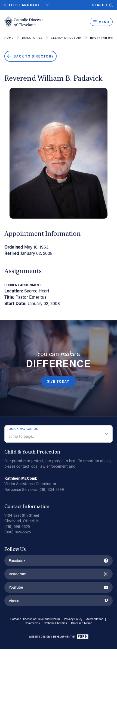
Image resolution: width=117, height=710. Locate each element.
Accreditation (94, 619)
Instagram (17, 573)
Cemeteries (32, 623)
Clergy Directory (66, 38)
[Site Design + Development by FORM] (58, 637)
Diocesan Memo (81, 623)
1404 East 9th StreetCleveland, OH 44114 (21, 518)
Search (99, 5)
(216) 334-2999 (51, 489)
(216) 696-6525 (17, 526)
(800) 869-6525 (17, 531)
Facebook (17, 560)
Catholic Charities (55, 623)
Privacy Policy (73, 619)
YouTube (16, 587)
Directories (32, 38)
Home (9, 38)
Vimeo (14, 600)
